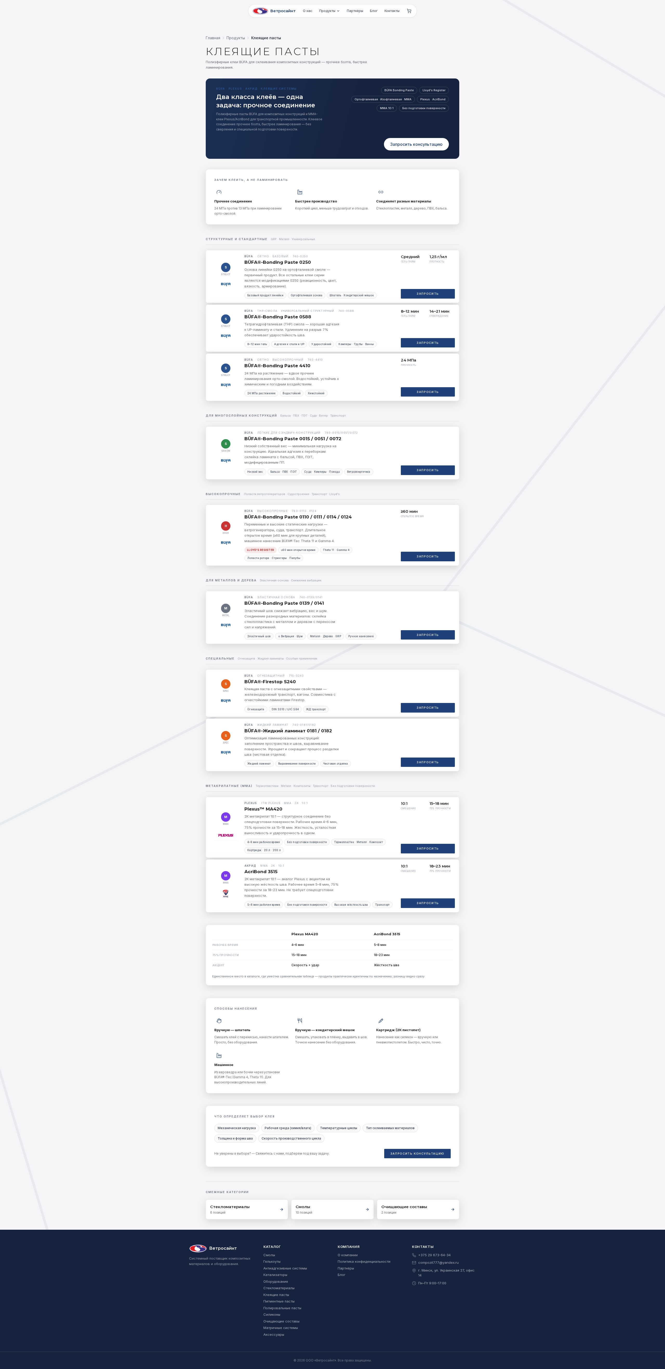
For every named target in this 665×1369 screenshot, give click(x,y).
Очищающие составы (281, 1321)
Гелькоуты (272, 1261)
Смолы (269, 1255)
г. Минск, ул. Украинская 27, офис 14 (446, 1273)
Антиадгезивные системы (285, 1268)
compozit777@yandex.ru (438, 1262)
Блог (374, 11)
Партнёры (355, 11)
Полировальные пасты (282, 1308)
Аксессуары (273, 1334)
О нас (307, 11)
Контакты (392, 11)
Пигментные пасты (279, 1301)
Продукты (327, 11)
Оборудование (275, 1281)
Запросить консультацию (416, 144)
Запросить (428, 293)
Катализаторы (275, 1275)
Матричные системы (280, 1328)
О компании (348, 1255)
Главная (213, 38)
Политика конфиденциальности (364, 1261)
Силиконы (271, 1314)
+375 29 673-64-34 (434, 1255)
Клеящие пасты (276, 1295)
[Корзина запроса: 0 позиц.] (409, 10)
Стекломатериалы (279, 1288)
